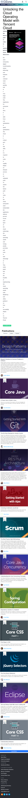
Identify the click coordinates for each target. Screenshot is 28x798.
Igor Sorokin (6, 585)
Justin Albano (7, 375)
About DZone (3, 757)
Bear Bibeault (7, 679)
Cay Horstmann (7, 407)
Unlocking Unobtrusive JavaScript (9, 508)
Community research (5, 761)
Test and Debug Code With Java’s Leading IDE (13, 704)
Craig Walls (6, 617)
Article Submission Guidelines (7, 769)
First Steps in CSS (5, 642)
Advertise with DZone (5, 765)
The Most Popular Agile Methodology (10, 539)
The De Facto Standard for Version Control (12, 433)
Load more (14, 751)
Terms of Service (4, 779)
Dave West (6, 551)
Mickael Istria (7, 716)
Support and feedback (5, 759)
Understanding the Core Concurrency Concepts (13, 576)
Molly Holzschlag (7, 648)
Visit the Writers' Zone (5, 775)
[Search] (26, 1)
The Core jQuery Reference (8, 673)
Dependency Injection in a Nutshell (10, 610)
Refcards (3, 4)
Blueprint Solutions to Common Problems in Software (12, 359)
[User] (22, 2)
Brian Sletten (6, 483)
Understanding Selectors (7, 741)
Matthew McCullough (8, 446)
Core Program (4, 773)
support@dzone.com (5, 791)
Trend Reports (10, 4)
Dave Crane (6, 514)
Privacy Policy (4, 781)
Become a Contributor (5, 771)
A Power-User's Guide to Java (8, 400)
